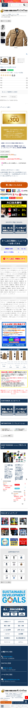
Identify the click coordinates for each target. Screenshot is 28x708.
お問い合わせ (24, 706)
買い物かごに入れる (14, 185)
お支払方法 (21, 621)
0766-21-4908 (7, 668)
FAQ (19, 706)
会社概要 (21, 634)
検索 (24, 5)
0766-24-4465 (8, 656)
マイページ (7, 642)
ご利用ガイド (13, 706)
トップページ (4, 14)
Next (25, 38)
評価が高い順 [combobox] (3, 96)
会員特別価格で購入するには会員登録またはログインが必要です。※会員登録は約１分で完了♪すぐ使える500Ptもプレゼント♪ (13, 174)
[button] (1, 479)
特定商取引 (7, 638)
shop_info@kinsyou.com (12, 679)
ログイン (21, 642)
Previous (2, 38)
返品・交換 (21, 625)
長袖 (18, 14)
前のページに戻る (6, 21)
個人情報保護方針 (21, 638)
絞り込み (14, 96)
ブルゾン (14, 14)
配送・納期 (7, 625)
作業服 (9, 14)
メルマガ (7, 634)
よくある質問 (7, 629)
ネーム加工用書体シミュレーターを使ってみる (14, 242)
